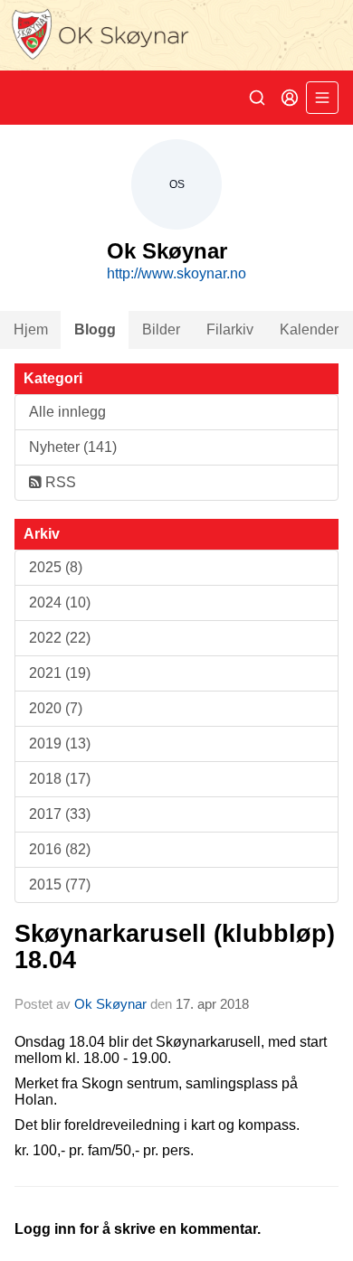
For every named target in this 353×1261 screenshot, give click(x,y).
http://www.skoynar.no (176, 273)
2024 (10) (60, 602)
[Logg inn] (289, 97)
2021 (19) (60, 673)
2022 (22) (60, 637)
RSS (59, 482)
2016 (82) (60, 849)
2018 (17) (60, 778)
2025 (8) (55, 567)
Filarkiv (229, 329)
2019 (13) (60, 743)
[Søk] (257, 97)
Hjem (31, 329)
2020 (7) (55, 708)
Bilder (161, 329)
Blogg (95, 329)
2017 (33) (60, 814)
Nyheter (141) (73, 447)
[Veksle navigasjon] (322, 97)
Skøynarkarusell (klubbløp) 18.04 (174, 947)
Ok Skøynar (110, 1004)
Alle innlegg (67, 411)
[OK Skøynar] (176, 35)
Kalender (309, 329)
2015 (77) (60, 884)
